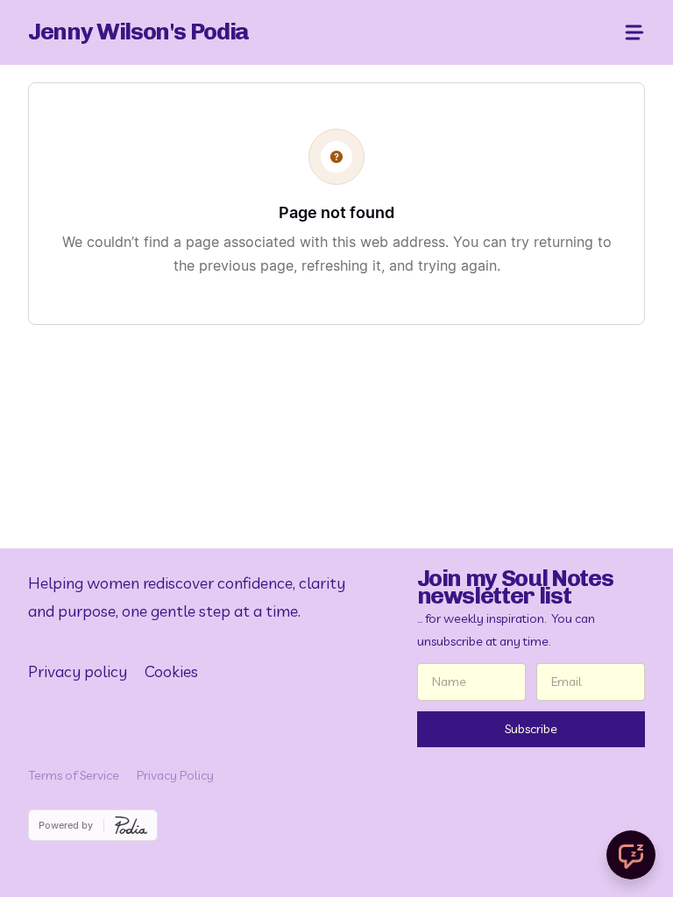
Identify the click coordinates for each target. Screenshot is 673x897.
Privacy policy (77, 671)
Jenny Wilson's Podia (138, 32)
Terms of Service (73, 775)
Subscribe (531, 729)
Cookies (171, 671)
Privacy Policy (175, 775)
